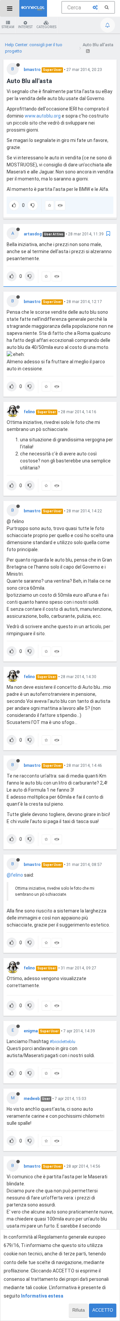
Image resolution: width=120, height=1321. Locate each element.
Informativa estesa (42, 1296)
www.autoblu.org (43, 116)
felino (29, 412)
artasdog (33, 234)
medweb (32, 1098)
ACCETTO (102, 1310)
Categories (46, 27)
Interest (25, 27)
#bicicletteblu (62, 1041)
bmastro (32, 69)
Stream (8, 27)
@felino (15, 875)
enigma (31, 1031)
